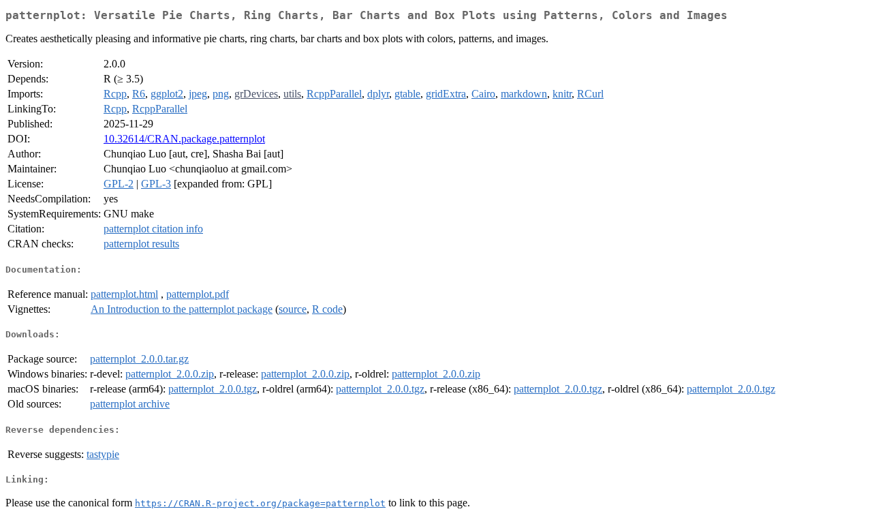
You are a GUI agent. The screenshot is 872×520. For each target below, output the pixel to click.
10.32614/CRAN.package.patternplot (184, 138)
